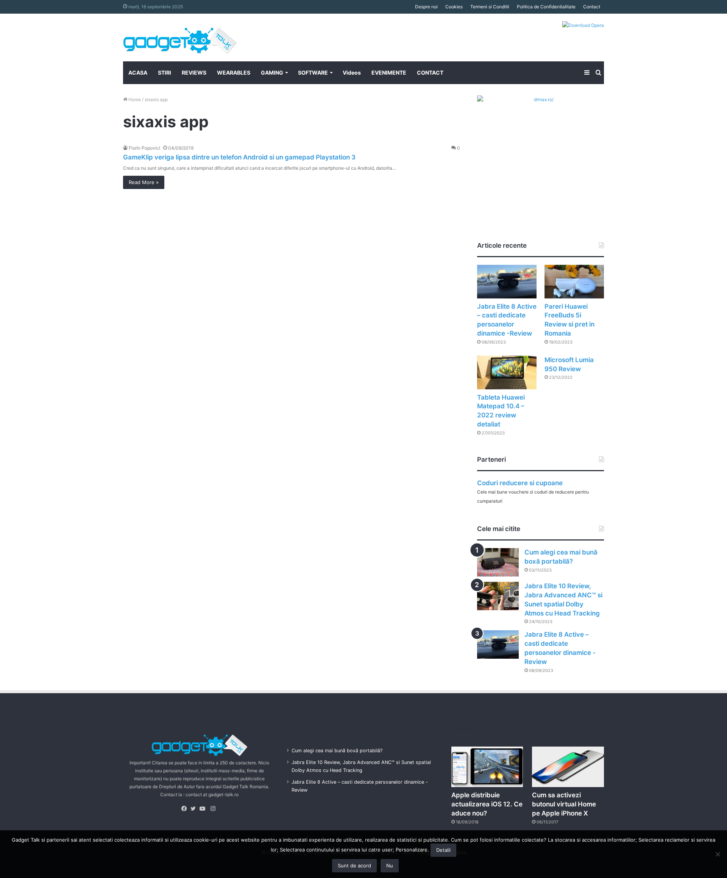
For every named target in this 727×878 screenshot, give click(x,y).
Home (134, 99)
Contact (591, 6)
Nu (389, 865)
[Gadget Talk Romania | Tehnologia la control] (180, 37)
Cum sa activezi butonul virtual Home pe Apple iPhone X (564, 804)
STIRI (164, 72)
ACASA (137, 72)
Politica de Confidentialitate (546, 6)
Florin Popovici (144, 148)
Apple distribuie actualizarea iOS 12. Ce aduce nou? (487, 804)
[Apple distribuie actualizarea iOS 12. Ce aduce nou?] (487, 767)
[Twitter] (195, 808)
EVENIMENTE (388, 72)
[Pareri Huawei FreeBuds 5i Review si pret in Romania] (574, 281)
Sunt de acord (354, 865)
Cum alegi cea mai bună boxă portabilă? (337, 750)
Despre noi (426, 6)
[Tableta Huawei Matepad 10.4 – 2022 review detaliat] (507, 372)
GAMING (272, 72)
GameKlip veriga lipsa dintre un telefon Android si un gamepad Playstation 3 (239, 157)
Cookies (454, 6)
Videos (352, 72)
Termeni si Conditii (489, 6)
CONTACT (430, 72)
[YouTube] (204, 808)
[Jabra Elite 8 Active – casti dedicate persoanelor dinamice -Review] (507, 281)
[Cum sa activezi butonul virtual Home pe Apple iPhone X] (568, 767)
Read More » (144, 182)
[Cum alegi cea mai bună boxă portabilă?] (498, 562)
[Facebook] (185, 808)
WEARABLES (233, 72)
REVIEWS (194, 72)
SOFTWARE (313, 72)
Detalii (443, 850)
